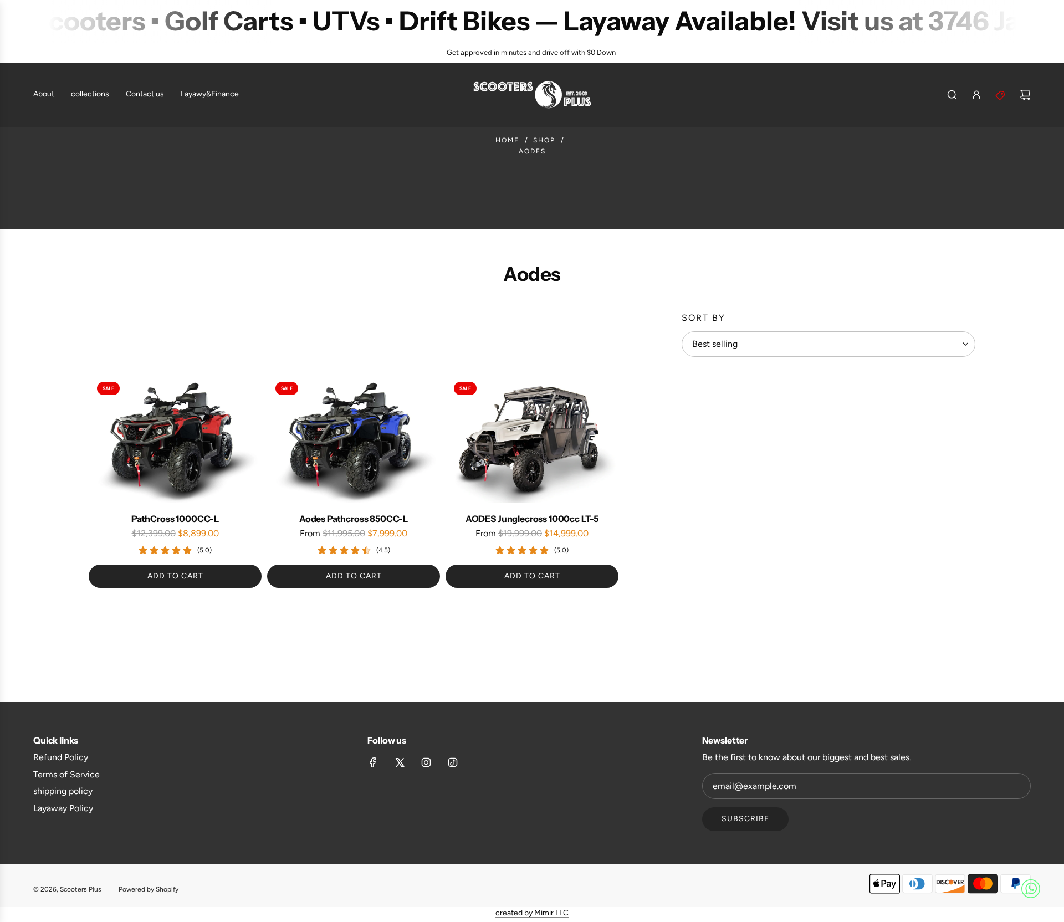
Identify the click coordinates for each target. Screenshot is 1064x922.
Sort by (703, 318)
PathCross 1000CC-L (175, 518)
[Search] (952, 95)
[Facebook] (373, 762)
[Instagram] (426, 762)
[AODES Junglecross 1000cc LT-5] (532, 438)
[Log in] (976, 95)
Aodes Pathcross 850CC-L (353, 518)
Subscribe (745, 818)
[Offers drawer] (1001, 95)
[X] (399, 762)
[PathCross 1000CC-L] (175, 438)
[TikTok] (453, 762)
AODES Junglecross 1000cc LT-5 (532, 518)
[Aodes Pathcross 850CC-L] (353, 438)
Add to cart (175, 576)
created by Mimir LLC (532, 913)
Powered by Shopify (148, 889)
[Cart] (1025, 95)
